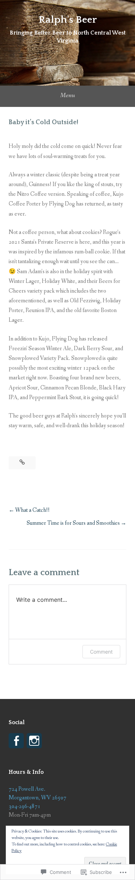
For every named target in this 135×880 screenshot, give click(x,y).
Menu (67, 95)
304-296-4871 (24, 806)
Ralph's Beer (68, 19)
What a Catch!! (32, 510)
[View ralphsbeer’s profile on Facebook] (16, 740)
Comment (101, 652)
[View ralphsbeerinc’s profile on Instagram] (34, 740)
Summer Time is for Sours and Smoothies (73, 523)
